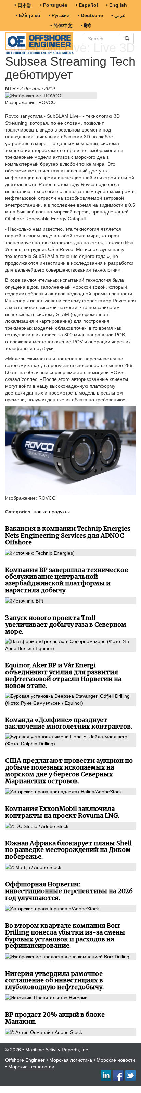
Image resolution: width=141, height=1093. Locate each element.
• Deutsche (90, 15)
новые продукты (52, 511)
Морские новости (116, 1060)
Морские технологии (31, 1066)
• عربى (118, 15)
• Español (87, 5)
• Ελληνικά (28, 15)
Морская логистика (70, 1060)
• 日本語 (23, 5)
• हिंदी (86, 25)
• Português (53, 5)
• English (116, 5)
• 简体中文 (61, 25)
